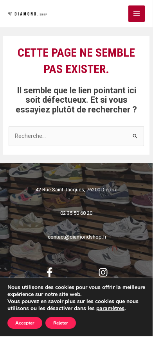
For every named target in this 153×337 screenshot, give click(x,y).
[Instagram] (103, 272)
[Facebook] (49, 272)
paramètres (110, 308)
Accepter (24, 323)
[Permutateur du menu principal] (136, 13)
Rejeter (60, 323)
